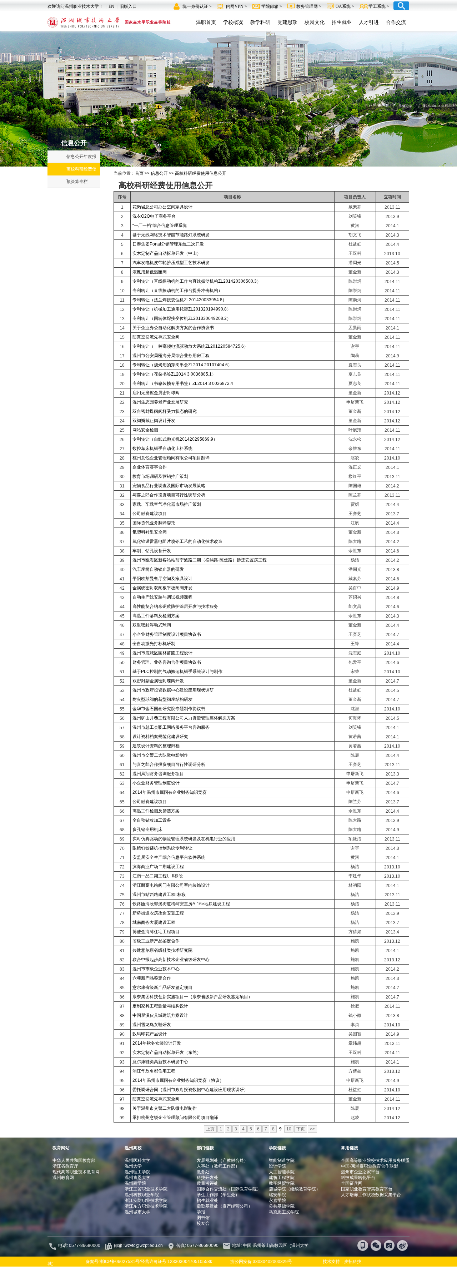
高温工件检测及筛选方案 (156, 810)
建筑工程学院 (282, 1177)
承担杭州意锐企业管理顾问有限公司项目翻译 (175, 1117)
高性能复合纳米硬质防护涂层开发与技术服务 (175, 606)
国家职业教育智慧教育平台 (366, 1189)
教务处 (203, 1171)
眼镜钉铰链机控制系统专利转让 (162, 848)
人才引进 (369, 22)
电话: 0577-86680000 (79, 1245)
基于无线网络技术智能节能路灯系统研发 (171, 234)
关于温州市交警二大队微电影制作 (164, 1108)
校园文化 (315, 22)
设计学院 (277, 1166)
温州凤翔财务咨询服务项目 (158, 773)
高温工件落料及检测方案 (156, 615)
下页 (300, 1128)
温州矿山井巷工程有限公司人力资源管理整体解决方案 (183, 717)
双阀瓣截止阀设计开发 (153, 420)
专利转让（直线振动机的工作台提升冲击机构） (177, 290)
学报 (201, 1211)
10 (288, 1128)
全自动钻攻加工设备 (151, 820)
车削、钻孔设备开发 (151, 550)
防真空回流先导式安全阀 (156, 337)
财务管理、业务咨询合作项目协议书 (166, 662)
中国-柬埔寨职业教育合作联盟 (369, 1166)
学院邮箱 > (272, 6)
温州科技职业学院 (142, 1194)
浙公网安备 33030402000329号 (261, 1261)
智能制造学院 (282, 1160)
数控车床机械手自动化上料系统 (162, 448)
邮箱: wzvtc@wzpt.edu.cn (138, 1245)
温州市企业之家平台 (360, 1171)
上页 (210, 1128)
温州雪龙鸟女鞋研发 (151, 1024)
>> (312, 1128)
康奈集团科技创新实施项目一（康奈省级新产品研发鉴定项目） (192, 996)
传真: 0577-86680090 (198, 1245)
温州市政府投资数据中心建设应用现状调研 (173, 690)
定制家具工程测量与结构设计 (160, 1006)
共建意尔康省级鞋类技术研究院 (162, 950)
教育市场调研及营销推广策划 (160, 476)
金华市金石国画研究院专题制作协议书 (168, 708)
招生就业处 (207, 1200)
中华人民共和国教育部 (73, 1160)
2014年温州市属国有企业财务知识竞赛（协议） (178, 1080)
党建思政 (287, 22)
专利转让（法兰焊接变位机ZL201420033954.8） (179, 299)
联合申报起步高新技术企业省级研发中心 (171, 959)
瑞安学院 (277, 1194)
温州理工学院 (137, 1171)
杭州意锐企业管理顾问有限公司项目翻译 (171, 457)
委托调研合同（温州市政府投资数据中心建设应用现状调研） (190, 1089)
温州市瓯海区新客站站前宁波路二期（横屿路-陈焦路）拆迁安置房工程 (199, 560)
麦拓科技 (352, 1261)
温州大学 (133, 1166)
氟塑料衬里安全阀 (149, 532)
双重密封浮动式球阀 (151, 625)
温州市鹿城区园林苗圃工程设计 (162, 652)
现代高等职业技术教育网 (76, 1171)
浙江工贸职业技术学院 (146, 1189)
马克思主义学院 (284, 1211)
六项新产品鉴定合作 (151, 978)
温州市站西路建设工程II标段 (159, 894)
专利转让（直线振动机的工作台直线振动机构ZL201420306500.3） (196, 281)
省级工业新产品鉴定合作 (156, 940)
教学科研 (260, 22)
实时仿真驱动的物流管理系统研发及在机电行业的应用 (183, 838)
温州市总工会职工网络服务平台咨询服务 (171, 727)
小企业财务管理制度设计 (156, 783)
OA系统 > (345, 6)
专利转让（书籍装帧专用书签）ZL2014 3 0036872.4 (182, 383)
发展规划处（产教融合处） (222, 1160)
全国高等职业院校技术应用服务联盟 (375, 1160)
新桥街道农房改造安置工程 (158, 913)
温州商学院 (135, 1183)
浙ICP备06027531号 (120, 1261)
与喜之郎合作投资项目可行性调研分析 (168, 494)
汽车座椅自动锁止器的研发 (158, 569)
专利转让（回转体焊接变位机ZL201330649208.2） (181, 318)
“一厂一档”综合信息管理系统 (159, 225)
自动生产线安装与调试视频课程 (162, 597)
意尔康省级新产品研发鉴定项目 (162, 987)
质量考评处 (207, 1183)
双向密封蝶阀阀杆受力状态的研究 (164, 411)
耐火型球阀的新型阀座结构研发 (162, 699)
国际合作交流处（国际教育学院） (229, 1189)
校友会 (203, 1223)
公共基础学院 (282, 1206)
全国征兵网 (351, 1183)
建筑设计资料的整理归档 (156, 745)
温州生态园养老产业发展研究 (160, 402)
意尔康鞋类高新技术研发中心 (160, 1061)
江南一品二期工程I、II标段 (157, 875)
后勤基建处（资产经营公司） (224, 1206)
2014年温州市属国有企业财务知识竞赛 (169, 792)
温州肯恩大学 (137, 1177)
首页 (139, 173)
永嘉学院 (277, 1200)
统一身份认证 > (197, 6)
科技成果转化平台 (358, 1177)
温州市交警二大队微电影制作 (160, 755)
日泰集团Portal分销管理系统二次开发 (168, 244)
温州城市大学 (137, 1211)
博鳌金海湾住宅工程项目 (156, 931)
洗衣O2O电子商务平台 (154, 216)
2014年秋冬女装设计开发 (156, 1043)
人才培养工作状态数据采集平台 (371, 1194)
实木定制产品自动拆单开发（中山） (166, 253)
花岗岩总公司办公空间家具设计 (162, 206)
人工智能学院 (282, 1171)
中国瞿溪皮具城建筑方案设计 (160, 1015)
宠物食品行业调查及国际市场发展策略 (168, 485)
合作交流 (396, 22)
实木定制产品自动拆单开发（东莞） (166, 1052)
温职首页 (206, 22)
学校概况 (233, 22)
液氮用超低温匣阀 (149, 271)
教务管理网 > (309, 6)
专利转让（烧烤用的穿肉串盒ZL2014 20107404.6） (182, 364)
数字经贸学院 (282, 1183)
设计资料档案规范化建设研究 (160, 736)
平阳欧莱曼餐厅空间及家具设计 (162, 578)
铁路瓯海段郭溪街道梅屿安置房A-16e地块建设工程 (181, 903)
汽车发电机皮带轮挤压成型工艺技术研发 (171, 262)
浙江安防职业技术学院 (146, 1200)
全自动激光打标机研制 (153, 643)
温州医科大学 (137, 1160)
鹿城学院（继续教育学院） (294, 1189)
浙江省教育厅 (65, 1166)
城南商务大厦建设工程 (153, 922)
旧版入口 (128, 6)
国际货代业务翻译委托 (153, 522)
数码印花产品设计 (149, 1033)
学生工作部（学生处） (218, 1194)
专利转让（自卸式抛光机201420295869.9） (174, 439)
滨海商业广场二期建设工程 (158, 866)
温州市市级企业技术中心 (156, 968)
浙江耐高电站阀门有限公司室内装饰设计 (171, 885)
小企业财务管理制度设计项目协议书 (166, 634)
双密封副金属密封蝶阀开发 (158, 680)
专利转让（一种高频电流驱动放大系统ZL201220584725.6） (190, 346)
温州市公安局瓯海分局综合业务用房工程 (171, 355)
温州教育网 (63, 1177)
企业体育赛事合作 (149, 467)
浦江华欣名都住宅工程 (153, 1071)
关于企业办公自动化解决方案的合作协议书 (173, 327)
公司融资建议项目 (149, 513)
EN (111, 6)
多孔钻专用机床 (147, 829)
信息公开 (159, 173)
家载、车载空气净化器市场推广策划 (166, 504)
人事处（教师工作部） (218, 1166)
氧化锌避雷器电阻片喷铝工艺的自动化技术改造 (177, 541)
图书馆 (203, 1217)
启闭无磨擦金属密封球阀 (156, 392)
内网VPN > (237, 6)
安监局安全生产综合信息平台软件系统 (168, 857)
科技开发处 (207, 1177)
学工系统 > (378, 6)
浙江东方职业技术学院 (146, 1206)
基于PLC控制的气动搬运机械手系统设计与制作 (177, 671)
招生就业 (342, 22)
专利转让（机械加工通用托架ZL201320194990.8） (181, 309)
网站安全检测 (145, 429)
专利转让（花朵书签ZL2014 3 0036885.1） (174, 374)
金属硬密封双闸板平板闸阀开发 (162, 587)
